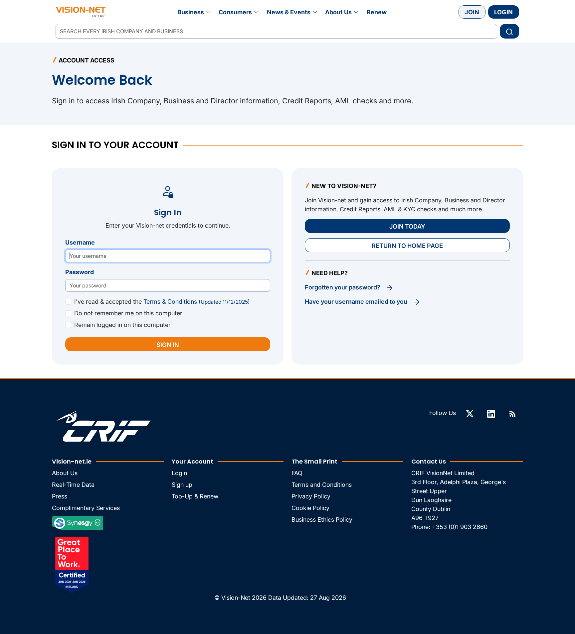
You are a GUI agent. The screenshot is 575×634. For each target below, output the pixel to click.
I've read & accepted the (162, 301)
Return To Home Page (407, 245)
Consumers (235, 12)
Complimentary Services (86, 507)
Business (190, 12)
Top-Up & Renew (195, 496)
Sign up (182, 484)
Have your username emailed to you (357, 301)
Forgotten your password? (343, 287)
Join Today (407, 226)
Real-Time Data (73, 484)
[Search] (509, 31)
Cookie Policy (310, 507)
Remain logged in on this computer (122, 324)
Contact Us (428, 461)
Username (80, 242)
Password (79, 271)
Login (503, 12)
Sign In (167, 344)
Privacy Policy (310, 496)
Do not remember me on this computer (128, 313)
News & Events (288, 12)
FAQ (296, 473)
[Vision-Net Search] (80, 12)
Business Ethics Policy (321, 519)
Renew (377, 12)
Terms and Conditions (321, 484)
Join (472, 12)
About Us (338, 12)
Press (59, 496)
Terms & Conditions (196, 301)
